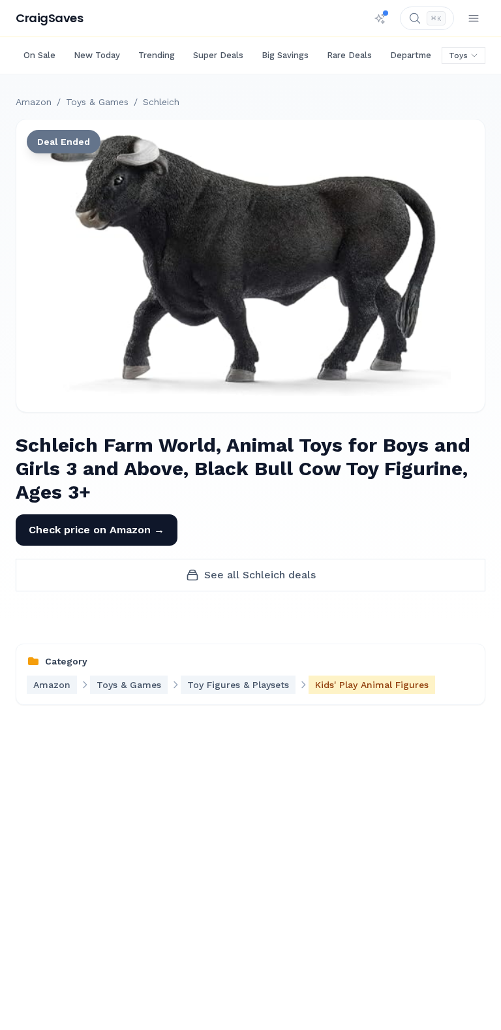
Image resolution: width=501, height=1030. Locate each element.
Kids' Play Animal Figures (372, 684)
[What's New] (380, 18)
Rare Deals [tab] (349, 55)
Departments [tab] (417, 55)
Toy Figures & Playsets (238, 684)
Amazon (34, 102)
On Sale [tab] (39, 55)
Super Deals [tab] (218, 55)
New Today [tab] (97, 55)
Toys (458, 55)
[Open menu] (473, 18)
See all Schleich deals (260, 575)
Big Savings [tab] (285, 55)
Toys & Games (97, 102)
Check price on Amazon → (96, 529)
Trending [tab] (156, 55)
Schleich (161, 102)
